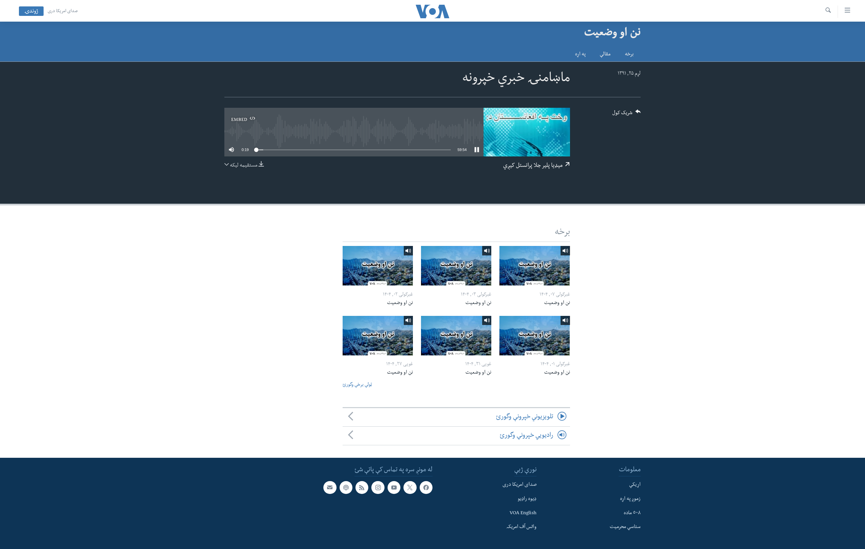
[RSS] (361, 487)
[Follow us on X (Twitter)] (409, 487)
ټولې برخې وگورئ (357, 385)
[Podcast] (346, 487)
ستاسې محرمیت (625, 528)
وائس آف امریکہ (521, 528)
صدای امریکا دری (63, 11)
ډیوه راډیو (527, 499)
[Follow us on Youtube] (394, 487)
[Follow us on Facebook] (426, 487)
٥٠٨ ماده (632, 513)
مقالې (605, 55)
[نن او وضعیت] (534, 265)
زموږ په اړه (630, 499)
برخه (629, 55)
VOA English (523, 513)
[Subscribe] (329, 487)
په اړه (580, 55)
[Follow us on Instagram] (377, 487)
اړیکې (635, 485)
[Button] (626, 115)
